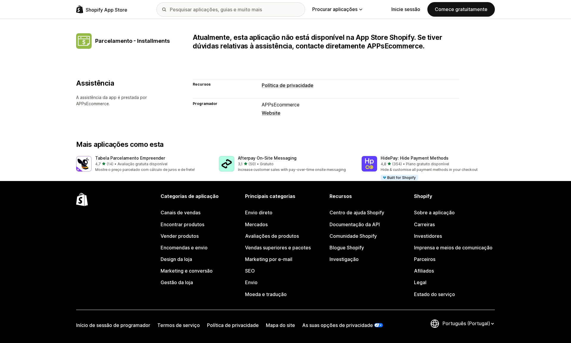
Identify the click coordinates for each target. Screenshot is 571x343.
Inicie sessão (405, 9)
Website (271, 113)
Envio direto (258, 212)
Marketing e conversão (187, 271)
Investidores (428, 236)
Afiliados (424, 271)
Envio (251, 282)
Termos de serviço (178, 325)
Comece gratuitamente (461, 9)
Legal (420, 282)
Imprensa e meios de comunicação (453, 248)
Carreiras (424, 224)
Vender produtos (180, 236)
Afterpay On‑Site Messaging (267, 158)
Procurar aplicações (334, 9)
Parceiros (424, 259)
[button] (142, 164)
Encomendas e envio (184, 248)
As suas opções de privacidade (337, 325)
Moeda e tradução (266, 294)
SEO (250, 271)
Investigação (344, 259)
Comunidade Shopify (353, 236)
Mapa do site (280, 325)
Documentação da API (355, 224)
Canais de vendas (180, 212)
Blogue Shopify (347, 248)
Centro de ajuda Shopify (357, 212)
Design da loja (176, 259)
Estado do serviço (434, 294)
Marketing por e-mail (268, 259)
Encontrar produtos (182, 224)
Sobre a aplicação (434, 212)
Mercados (256, 224)
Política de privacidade (287, 85)
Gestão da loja (177, 282)
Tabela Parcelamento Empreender (130, 158)
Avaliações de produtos (272, 236)
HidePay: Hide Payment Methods (414, 158)
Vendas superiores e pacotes (278, 248)
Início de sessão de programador (113, 325)
